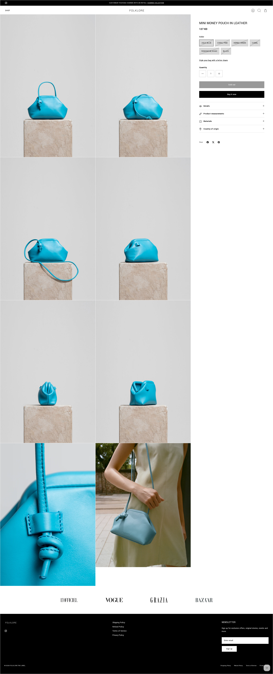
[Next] (186, 3)
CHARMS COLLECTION (155, 3)
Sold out (231, 84)
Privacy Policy (118, 635)
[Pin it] (219, 142)
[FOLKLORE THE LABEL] (136, 10)
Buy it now (231, 94)
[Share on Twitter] (213, 142)
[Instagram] (6, 3)
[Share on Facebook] (207, 142)
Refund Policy (118, 627)
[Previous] (87, 3)
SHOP (7, 10)
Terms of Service (119, 631)
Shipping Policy (118, 622)
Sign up (229, 649)
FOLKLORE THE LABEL (17, 666)
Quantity (203, 67)
